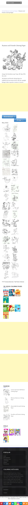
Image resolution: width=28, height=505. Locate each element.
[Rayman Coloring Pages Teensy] (15, 197)
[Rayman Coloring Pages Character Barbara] (15, 248)
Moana (5, 462)
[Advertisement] (14, 27)
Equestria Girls (7, 459)
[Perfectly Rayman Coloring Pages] (6, 240)
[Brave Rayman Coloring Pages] (6, 274)
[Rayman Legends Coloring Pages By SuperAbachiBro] (6, 154)
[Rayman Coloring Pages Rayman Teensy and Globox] (15, 154)
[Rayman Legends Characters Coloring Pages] (6, 171)
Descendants (7, 457)
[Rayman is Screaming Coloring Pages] (15, 205)
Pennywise (6, 464)
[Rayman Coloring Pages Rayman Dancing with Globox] (15, 274)
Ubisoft (18, 281)
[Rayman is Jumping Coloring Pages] (6, 231)
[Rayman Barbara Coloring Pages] (15, 266)
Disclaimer (6, 489)
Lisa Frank (6, 461)
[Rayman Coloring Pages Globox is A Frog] (6, 180)
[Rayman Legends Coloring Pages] (6, 257)
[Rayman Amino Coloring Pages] (15, 180)
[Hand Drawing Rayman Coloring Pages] (15, 137)
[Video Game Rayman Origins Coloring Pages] (6, 137)
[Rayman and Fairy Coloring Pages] (15, 128)
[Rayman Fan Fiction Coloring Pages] (15, 145)
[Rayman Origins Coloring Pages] (6, 223)
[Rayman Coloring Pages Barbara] (15, 257)
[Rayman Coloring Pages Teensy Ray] (15, 223)
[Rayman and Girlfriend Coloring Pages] (6, 162)
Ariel (5, 456)
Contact (5, 492)
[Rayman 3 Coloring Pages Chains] (6, 266)
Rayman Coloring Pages (12, 11)
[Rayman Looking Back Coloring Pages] (6, 188)
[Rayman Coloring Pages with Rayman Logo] (15, 188)
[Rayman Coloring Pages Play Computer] (15, 240)
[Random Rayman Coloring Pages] (6, 197)
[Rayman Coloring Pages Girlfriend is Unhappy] (15, 171)
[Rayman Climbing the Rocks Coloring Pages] (15, 231)
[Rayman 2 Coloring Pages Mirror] (15, 162)
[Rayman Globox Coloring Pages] (15, 214)
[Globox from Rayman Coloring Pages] (6, 145)
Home (3, 11)
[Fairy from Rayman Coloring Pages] (6, 214)
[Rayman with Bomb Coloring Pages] (6, 128)
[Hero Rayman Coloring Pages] (6, 248)
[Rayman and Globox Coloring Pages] (6, 205)
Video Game (22, 281)
